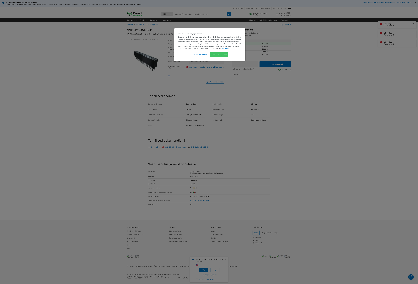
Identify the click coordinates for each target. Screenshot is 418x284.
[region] (209, 44)
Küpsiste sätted (200, 55)
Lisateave (225, 48)
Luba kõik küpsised (219, 55)
